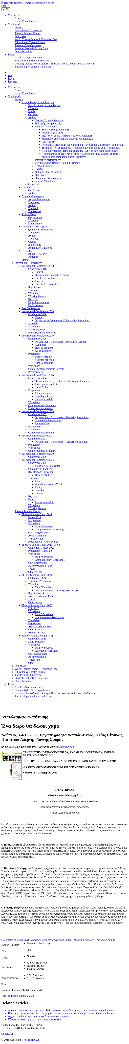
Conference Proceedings (48, 420)
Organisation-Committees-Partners (53, 275)
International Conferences (28, 262)
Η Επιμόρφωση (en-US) (48, 123)
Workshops (34, 293)
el (5, 5)
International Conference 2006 (38, 335)
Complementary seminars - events (46, 368)
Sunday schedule (44, 362)
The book (33, 208)
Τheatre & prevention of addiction (33, 696)
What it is (33, 108)
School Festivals (43, 165)
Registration (34, 287)
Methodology (35, 223)
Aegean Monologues (46, 181)
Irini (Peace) (48, 141)
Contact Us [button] (7, 1033)
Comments (40, 344)
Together (39, 168)
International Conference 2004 (38, 375)
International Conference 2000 (38, 453)
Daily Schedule (36, 641)
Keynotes (33, 299)
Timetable (33, 290)
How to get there (44, 347)
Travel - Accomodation (47, 284)
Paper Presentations (38, 302)
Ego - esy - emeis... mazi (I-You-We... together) (67, 135)
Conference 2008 (37, 314)
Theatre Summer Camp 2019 (37, 514)
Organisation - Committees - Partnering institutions (62, 381)
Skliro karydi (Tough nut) (55, 129)
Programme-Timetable (40, 550)
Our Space (40, 175)
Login (11, 78)
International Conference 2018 (38, 265)
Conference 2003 (37, 414)
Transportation (36, 538)
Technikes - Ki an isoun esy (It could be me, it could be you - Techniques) (81, 147)
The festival (34, 211)
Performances (35, 305)
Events (38, 481)
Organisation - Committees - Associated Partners (60, 341)
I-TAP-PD (27, 250)
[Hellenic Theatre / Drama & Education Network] (28, 2)
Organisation (35, 217)
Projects (19, 99)
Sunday (39, 493)
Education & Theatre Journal (30, 671)
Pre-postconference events (42, 332)
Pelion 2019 (34, 517)
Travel (31, 568)
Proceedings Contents (46, 384)
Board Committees (25, 93)
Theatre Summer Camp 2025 (37, 605)
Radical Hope (29, 214)
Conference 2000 (37, 456)
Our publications (23, 681)
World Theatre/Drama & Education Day (36, 668)
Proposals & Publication (47, 465)
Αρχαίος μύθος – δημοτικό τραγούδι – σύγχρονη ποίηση (38, 1016)
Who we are (14, 87)
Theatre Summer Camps (27, 511)
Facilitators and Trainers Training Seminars (57, 162)
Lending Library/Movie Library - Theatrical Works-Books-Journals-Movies (55, 693)
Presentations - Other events (43, 541)
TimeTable (33, 620)
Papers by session (44, 502)
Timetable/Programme (40, 581)
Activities (33, 256)
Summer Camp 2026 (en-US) (37, 635)
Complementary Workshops (49, 529)
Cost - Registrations (38, 532)
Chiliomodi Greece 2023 (41, 547)
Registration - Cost (38, 593)
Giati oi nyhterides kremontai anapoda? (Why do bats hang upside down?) (81, 150)
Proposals (40, 281)
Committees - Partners (40, 468)
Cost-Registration (37, 562)
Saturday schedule (44, 359)
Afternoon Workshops (46, 650)
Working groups (36, 329)
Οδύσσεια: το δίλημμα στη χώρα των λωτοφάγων (34, 1019)
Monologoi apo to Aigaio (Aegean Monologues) (67, 138)
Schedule (33, 323)
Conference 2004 (37, 378)
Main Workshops (44, 526)
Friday (38, 487)
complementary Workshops (49, 617)
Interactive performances (48, 159)
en (2, 5)
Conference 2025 (37, 462)
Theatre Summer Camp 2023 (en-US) (41, 544)
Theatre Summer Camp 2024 (37, 575)
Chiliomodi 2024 (37, 578)
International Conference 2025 (38, 459)
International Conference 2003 (38, 411)
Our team (33, 114)
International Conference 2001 (38, 435)
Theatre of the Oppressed (28, 674)
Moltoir (25, 259)
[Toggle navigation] (57, 3)
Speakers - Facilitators (46, 278)
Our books (20, 665)
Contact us (33, 184)
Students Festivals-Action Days (31, 678)
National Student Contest (48, 172)
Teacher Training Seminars (49, 120)
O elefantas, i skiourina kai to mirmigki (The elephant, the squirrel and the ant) (83, 144)
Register (12, 81)
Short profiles (42, 423)
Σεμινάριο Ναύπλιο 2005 (21, 995)
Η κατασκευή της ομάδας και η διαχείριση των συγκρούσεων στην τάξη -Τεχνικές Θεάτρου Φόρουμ (61, 1013)
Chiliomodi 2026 (37, 638)
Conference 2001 (37, 438)
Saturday (39, 490)
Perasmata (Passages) (53, 132)
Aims (17, 90)
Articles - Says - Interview (28, 687)
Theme (38, 317)
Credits (32, 241)
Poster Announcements (40, 408)
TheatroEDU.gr (30, 1039)
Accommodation (37, 535)
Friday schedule (43, 356)
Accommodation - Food (41, 596)
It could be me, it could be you (38, 102)
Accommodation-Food (40, 565)
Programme (34, 353)
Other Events (35, 629)
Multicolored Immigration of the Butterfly (64, 156)
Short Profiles (42, 387)
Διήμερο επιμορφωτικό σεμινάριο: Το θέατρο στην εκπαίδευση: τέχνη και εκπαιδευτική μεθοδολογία (62, 1010)
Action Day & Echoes (40, 247)
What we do (14, 96)
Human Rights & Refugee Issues (32, 690)
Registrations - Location (41, 471)
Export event (67, 746)
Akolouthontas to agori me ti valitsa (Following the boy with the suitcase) (80, 153)
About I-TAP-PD (37, 253)
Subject (39, 272)
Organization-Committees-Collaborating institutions (62, 320)
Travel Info (34, 659)
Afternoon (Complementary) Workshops (56, 590)
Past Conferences (31, 308)
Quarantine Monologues (48, 178)
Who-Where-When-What (48, 484)
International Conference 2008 (38, 311)
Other (31, 662)
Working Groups (37, 296)
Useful (11, 684)
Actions (32, 117)
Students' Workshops (46, 126)
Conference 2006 (37, 338)
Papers (31, 499)
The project (34, 202)
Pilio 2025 (33, 608)
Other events (35, 571)
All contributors (43, 350)
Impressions (34, 244)
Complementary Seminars (42, 405)
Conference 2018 (37, 268)
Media (31, 111)
